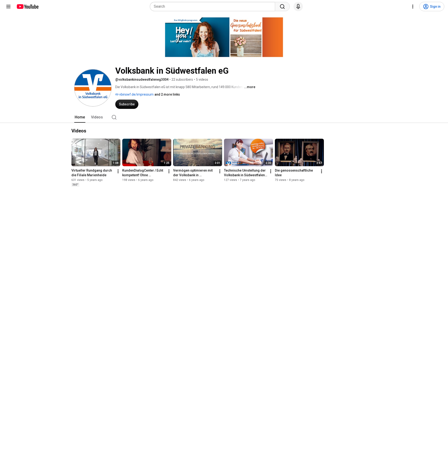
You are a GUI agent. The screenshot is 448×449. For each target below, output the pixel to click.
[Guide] (8, 6)
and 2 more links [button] (167, 94)
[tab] (79, 117)
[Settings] (413, 6)
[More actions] (118, 171)
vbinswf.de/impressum (136, 94)
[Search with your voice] (298, 6)
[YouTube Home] (27, 6)
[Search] (282, 6)
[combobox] (214, 6)
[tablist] (224, 117)
